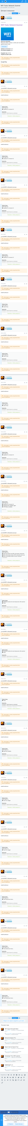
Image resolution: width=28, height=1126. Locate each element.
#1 (26, 22)
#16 (26, 777)
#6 (26, 283)
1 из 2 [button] (9, 13)
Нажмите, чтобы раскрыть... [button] (14, 116)
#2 (26, 86)
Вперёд (14, 13)
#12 (26, 580)
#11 (26, 530)
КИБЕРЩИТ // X (9, 1065)
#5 (26, 234)
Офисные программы (16, 1057)
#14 (26, 678)
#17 (26, 827)
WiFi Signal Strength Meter (11, 1029)
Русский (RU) (15, 1112)
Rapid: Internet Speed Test (11, 1047)
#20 (26, 975)
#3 (26, 135)
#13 (26, 629)
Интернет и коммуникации (17, 1030)
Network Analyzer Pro (10, 1038)
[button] (2, 1)
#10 (26, 481)
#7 (26, 333)
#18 (26, 876)
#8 (26, 382)
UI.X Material (4, 1112)
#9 (26, 432)
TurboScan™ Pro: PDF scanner (12, 1056)
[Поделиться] (25, 22)
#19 (26, 925)
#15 (26, 728)
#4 (26, 185)
